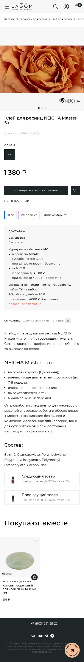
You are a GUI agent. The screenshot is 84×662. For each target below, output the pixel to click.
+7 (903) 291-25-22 (44, 624)
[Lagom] (22, 6)
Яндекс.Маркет (55, 215)
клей (31, 338)
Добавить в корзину (34, 577)
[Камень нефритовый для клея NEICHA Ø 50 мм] (20, 557)
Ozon (10, 215)
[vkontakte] (33, 636)
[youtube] (40, 636)
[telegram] (46, 636)
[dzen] (52, 636)
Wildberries (29, 215)
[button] (39, 108)
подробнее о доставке (25, 304)
